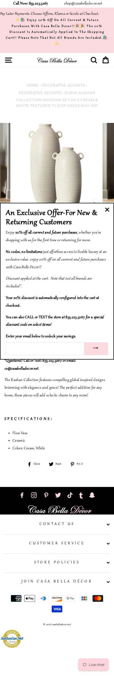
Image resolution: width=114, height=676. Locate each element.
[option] (57, 168)
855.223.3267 (52, 361)
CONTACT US (57, 524)
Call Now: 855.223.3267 (30, 3)
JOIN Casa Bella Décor (57, 581)
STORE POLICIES (57, 562)
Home (33, 85)
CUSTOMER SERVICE (57, 543)
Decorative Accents (63, 85)
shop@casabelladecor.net (83, 3)
